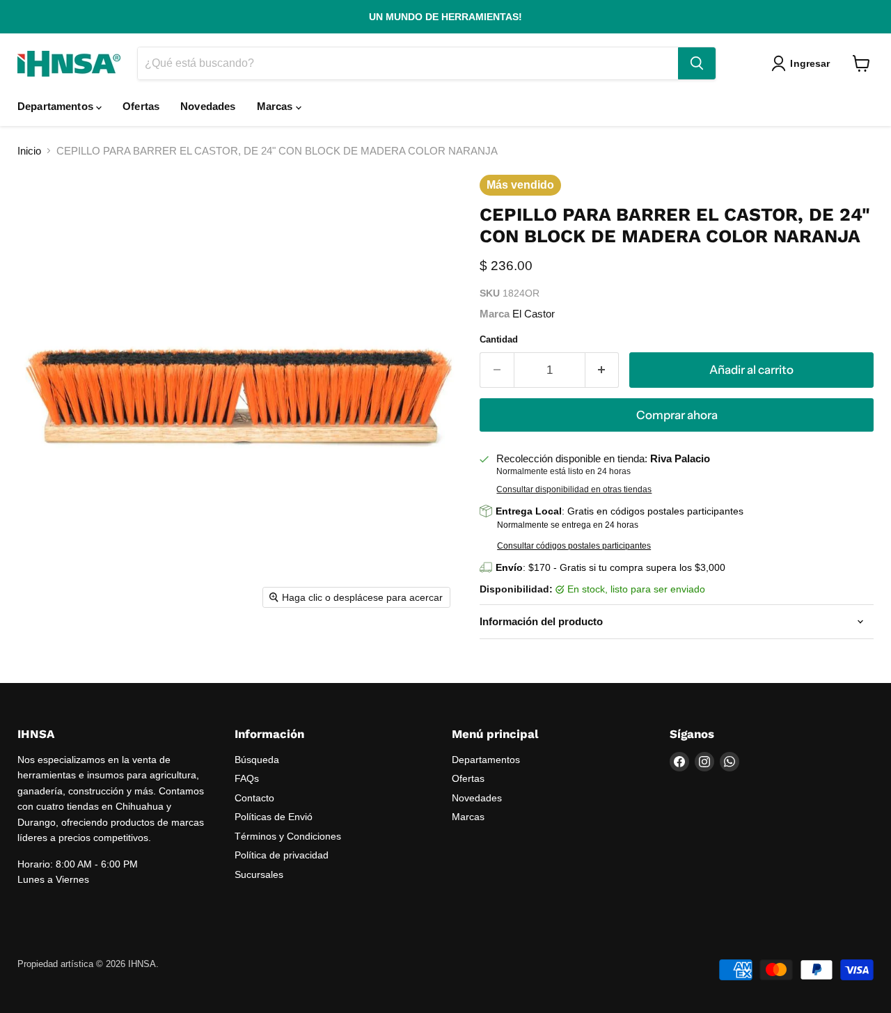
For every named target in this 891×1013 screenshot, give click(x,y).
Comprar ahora (677, 415)
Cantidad (499, 339)
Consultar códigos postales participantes (574, 546)
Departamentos (56, 106)
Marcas (276, 106)
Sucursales (259, 874)
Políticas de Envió (274, 816)
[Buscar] (697, 63)
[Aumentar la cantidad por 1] (602, 370)
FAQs (247, 778)
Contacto (254, 797)
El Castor (533, 314)
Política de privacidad (282, 855)
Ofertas (141, 106)
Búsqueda (257, 759)
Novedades (207, 106)
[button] (803, 63)
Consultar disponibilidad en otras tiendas (574, 489)
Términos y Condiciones (288, 836)
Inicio (29, 151)
